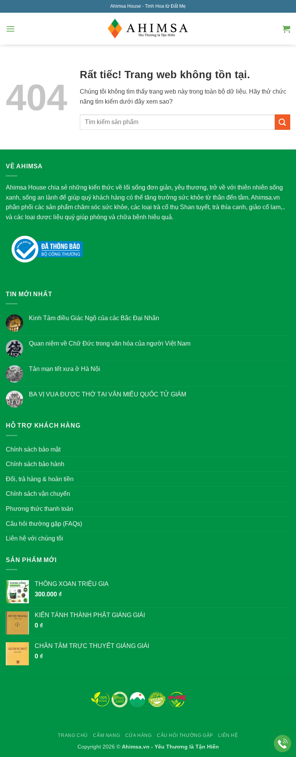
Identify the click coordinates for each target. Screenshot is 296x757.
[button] (10, 28)
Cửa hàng (138, 735)
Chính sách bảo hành (35, 464)
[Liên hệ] (282, 743)
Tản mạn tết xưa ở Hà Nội (64, 369)
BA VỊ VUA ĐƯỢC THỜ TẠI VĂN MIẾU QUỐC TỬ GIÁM (107, 394)
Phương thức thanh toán (39, 508)
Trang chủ (73, 735)
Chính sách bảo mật (33, 449)
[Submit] (282, 121)
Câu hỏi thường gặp (185, 735)
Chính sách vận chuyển (38, 493)
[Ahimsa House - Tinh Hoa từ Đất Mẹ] (148, 29)
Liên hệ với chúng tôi (34, 538)
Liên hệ (228, 735)
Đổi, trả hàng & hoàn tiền (40, 479)
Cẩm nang (106, 735)
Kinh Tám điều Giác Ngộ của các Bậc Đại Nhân (94, 318)
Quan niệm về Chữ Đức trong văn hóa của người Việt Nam (109, 343)
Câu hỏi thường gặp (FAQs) (44, 523)
